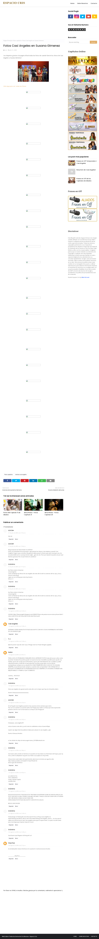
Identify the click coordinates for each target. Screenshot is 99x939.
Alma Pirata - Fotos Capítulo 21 (31, 514)
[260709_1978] (33, 381)
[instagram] (76, 16)
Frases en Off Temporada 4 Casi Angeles (86, 162)
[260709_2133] (33, 124)
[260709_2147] (33, 108)
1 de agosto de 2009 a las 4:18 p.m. (17, 791)
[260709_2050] (33, 227)
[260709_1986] (33, 365)
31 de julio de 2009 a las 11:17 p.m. (17, 566)
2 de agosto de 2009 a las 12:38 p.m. (17, 832)
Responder (11, 539)
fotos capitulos (17, 40)
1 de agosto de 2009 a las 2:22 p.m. (17, 685)
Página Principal (7, 40)
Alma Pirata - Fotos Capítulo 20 (51, 514)
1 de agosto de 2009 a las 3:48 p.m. (17, 750)
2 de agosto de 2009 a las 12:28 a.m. (17, 813)
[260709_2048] (33, 247)
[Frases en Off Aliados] (82, 208)
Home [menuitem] (72, 3)
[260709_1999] (33, 314)
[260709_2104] (33, 160)
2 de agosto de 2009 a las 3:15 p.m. (17, 845)
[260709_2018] (33, 298)
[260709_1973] (33, 433)
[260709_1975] (33, 401)
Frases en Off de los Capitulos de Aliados (83, 180)
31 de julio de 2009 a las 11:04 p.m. (17, 546)
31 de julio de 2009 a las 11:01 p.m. (17, 533)
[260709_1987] (33, 349)
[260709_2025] (33, 278)
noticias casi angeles (20, 474)
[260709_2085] (33, 195)
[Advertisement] (33, 23)
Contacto (94, 936)
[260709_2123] (33, 144)
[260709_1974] (33, 417)
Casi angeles (13, 624)
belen (10, 652)
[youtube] (88, 16)
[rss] (94, 16)
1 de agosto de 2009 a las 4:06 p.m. (17, 772)
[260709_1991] (33, 330)
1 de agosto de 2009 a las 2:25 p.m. (17, 702)
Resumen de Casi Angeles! (86, 170)
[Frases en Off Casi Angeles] (82, 221)
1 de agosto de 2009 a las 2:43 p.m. (17, 719)
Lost (6, 50)
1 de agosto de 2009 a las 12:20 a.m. (17, 611)
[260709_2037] (33, 263)
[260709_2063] (33, 211)
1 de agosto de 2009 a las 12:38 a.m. (17, 626)
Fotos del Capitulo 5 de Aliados (11, 514)
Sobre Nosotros (84, 936)
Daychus (11, 843)
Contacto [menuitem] (94, 3)
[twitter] (82, 16)
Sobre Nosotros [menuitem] (82, 3)
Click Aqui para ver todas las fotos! (14, 86)
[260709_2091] (33, 176)
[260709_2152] (33, 92)
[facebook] (70, 16)
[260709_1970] (33, 452)
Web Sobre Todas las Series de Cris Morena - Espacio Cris (19, 936)
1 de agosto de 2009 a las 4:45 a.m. (17, 654)
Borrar (16, 539)
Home (75, 936)
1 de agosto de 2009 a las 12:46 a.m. (17, 641)
